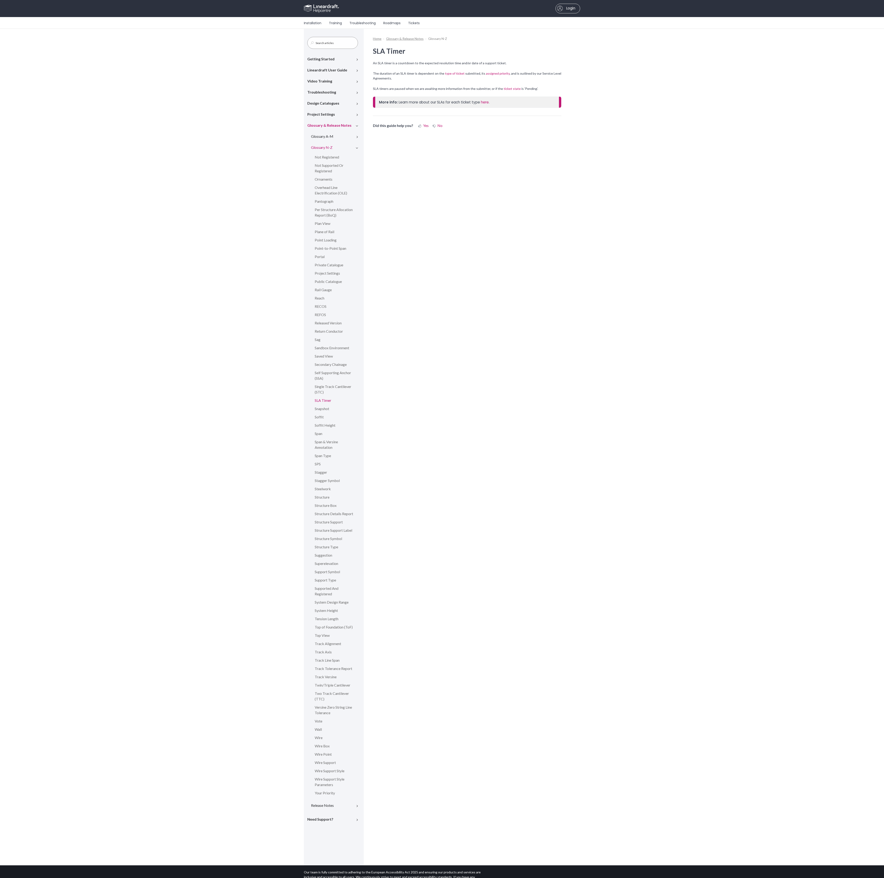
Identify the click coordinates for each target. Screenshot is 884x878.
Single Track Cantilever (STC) (333, 389)
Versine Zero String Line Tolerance (333, 710)
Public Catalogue (328, 281)
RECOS (320, 306)
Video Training (319, 81)
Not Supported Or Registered (329, 168)
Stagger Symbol (327, 480)
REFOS (320, 314)
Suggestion (323, 555)
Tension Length (326, 619)
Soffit (319, 417)
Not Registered (327, 157)
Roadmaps (392, 23)
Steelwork (323, 489)
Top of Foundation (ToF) (334, 627)
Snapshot (322, 408)
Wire (319, 737)
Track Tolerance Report (333, 668)
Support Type (325, 580)
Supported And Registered (326, 591)
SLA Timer (323, 400)
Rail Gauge (323, 290)
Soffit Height (325, 425)
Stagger (321, 472)
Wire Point (323, 754)
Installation (312, 23)
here (485, 102)
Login (570, 8)
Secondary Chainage (331, 364)
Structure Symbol (328, 538)
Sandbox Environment (332, 348)
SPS (318, 464)
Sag (317, 339)
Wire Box (322, 746)
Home (377, 39)
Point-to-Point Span (330, 248)
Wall (318, 729)
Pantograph (324, 201)
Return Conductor (329, 331)
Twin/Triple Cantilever (332, 685)
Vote (318, 721)
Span (318, 433)
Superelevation (326, 563)
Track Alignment (328, 643)
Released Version (328, 323)
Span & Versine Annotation (326, 444)
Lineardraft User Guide (327, 70)
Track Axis (323, 652)
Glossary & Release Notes (329, 125)
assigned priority (498, 73)
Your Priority (325, 793)
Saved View (324, 356)
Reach (319, 298)
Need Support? (320, 819)
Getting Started (320, 59)
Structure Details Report (334, 513)
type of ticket (455, 73)
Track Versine (326, 677)
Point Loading (326, 240)
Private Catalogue (329, 265)
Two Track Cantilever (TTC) (332, 696)
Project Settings (321, 114)
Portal (320, 256)
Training (335, 23)
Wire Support (325, 762)
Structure (322, 497)
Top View (322, 635)
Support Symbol (327, 572)
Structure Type (326, 547)
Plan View (322, 223)
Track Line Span (327, 660)
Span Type (323, 455)
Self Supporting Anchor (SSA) (333, 375)
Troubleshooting (362, 23)
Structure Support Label (333, 530)
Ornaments (323, 179)
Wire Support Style (329, 771)
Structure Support (329, 522)
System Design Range (332, 602)
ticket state (512, 89)
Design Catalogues (323, 103)
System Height (326, 610)
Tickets (414, 23)
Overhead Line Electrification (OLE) (331, 190)
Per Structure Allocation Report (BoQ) (334, 212)
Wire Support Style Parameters (329, 782)
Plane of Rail (324, 231)
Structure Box (326, 505)
